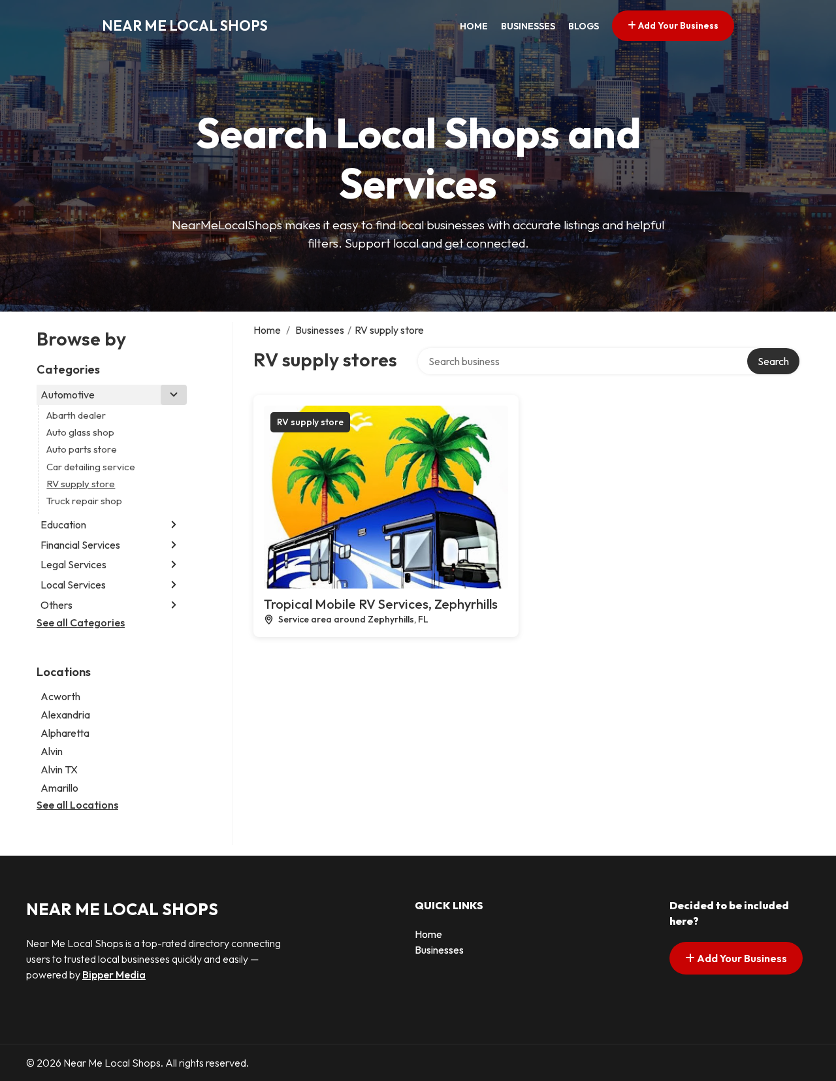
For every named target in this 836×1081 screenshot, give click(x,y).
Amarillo (59, 787)
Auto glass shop (80, 432)
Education (63, 524)
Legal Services (73, 564)
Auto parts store (81, 449)
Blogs (583, 26)
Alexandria (65, 714)
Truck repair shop (84, 500)
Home (474, 26)
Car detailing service (90, 466)
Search (773, 361)
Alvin (51, 751)
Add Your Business (677, 25)
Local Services (73, 584)
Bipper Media (114, 974)
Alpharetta (64, 732)
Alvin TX (59, 769)
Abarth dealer (76, 415)
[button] (174, 395)
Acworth (60, 696)
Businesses (528, 26)
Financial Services (80, 544)
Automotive (67, 394)
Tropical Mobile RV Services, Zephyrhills (381, 604)
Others (56, 604)
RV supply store (80, 483)
